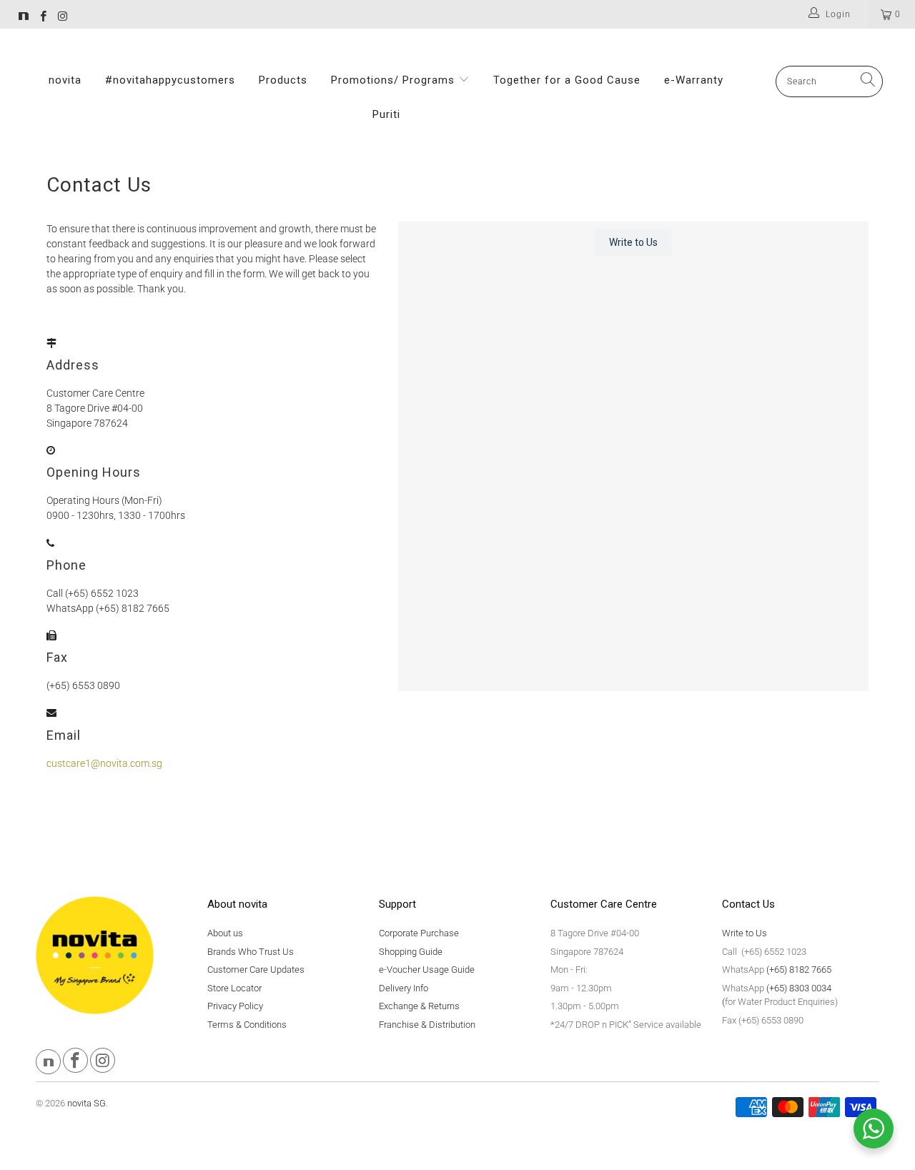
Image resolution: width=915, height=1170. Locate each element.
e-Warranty (693, 80)
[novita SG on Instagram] (62, 18)
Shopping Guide (410, 951)
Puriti (386, 114)
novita (65, 80)
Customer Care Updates (256, 969)
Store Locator (234, 988)
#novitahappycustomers (170, 80)
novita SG (86, 1103)
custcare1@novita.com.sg (104, 763)
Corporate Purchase (419, 933)
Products (283, 80)
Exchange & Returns (419, 1006)
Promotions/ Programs (394, 80)
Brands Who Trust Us (250, 951)
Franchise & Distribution (427, 1024)
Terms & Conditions (247, 1024)
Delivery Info (403, 988)
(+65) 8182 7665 (798, 969)
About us (225, 933)
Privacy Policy (235, 1006)
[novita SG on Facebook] (42, 18)
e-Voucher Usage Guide (427, 969)
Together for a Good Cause (566, 80)
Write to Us (744, 933)
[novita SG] (23, 18)
